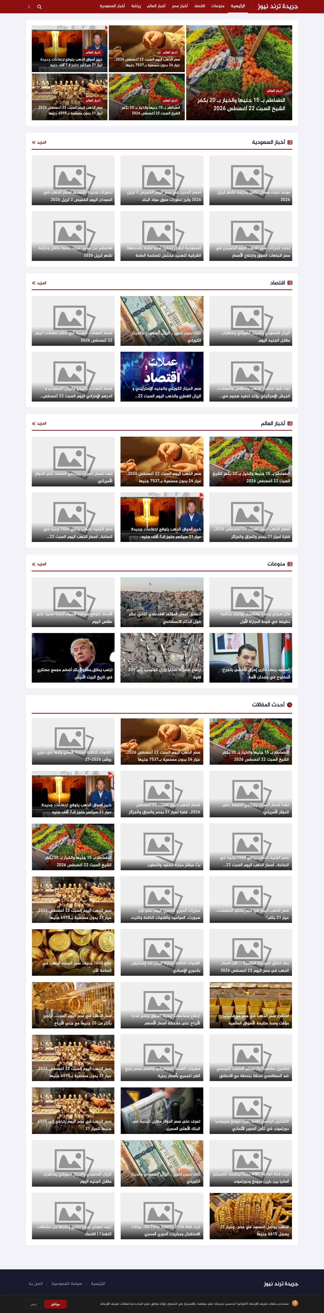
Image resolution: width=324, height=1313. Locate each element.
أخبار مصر (180, 6)
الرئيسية (238, 6)
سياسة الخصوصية (66, 1283)
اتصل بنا (36, 1283)
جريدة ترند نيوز (278, 6)
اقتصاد (199, 6)
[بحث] (39, 6)
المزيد (41, 142)
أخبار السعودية (112, 6)
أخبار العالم (156, 6)
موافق (55, 1304)
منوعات (217, 6)
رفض (33, 1304)
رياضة (136, 6)
